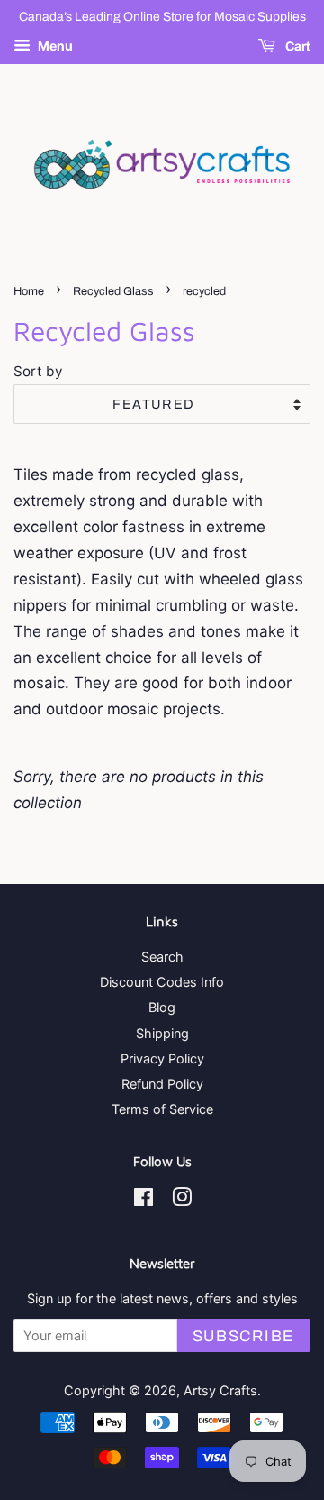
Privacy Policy (162, 1058)
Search (162, 956)
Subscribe (244, 1336)
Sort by (38, 371)
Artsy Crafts (220, 1390)
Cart (296, 46)
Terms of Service (162, 1109)
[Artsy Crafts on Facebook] (143, 1200)
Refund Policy (162, 1083)
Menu (54, 45)
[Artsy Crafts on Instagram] (182, 1200)
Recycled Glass (113, 291)
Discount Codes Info (162, 981)
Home (29, 291)
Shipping (162, 1033)
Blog (162, 1007)
